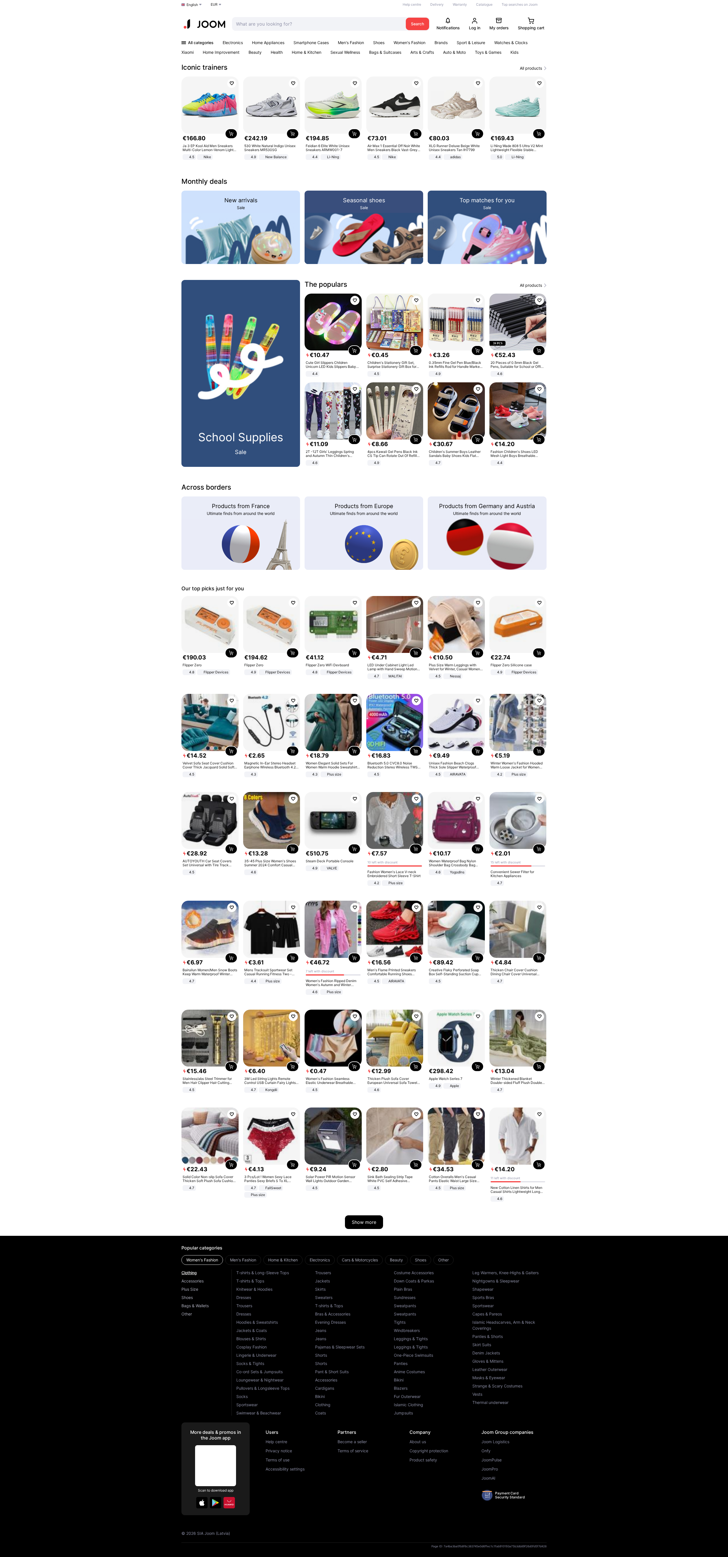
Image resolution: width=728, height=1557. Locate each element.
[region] (364, 119)
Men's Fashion (351, 42)
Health (277, 52)
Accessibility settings (285, 1469)
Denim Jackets (486, 1352)
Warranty (460, 4)
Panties (401, 1363)
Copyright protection (429, 1451)
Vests (477, 1394)
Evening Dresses (330, 1322)
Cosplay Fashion (251, 1346)
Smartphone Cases (311, 42)
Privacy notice (279, 1451)
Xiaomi (187, 52)
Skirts (320, 1289)
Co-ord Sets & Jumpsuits (259, 1371)
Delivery (437, 4)
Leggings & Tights (411, 1338)
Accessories (192, 1280)
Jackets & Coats (251, 1330)
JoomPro (489, 1469)
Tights (400, 1322)
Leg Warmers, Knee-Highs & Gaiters (505, 1272)
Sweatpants (405, 1305)
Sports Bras (483, 1297)
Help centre (412, 4)
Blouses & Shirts (251, 1338)
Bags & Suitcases (385, 52)
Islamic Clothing (408, 1404)
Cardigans (324, 1388)
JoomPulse (491, 1460)
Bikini (320, 1396)
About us (418, 1442)
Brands (441, 42)
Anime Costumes (409, 1371)
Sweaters (323, 1297)
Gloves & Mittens (487, 1361)
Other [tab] (443, 1259)
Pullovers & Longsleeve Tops (262, 1388)
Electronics (233, 42)
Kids (514, 52)
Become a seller (352, 1442)
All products (531, 68)
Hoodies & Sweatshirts (257, 1322)
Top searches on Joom (519, 4)
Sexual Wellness (345, 52)
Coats (320, 1412)
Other (186, 1313)
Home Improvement (221, 52)
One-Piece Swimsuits (413, 1355)
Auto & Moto (454, 52)
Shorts (321, 1355)
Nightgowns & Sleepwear (495, 1280)
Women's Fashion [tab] (202, 1259)
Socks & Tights (250, 1363)
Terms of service (353, 1451)
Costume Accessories (414, 1272)
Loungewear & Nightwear (260, 1379)
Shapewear (482, 1289)
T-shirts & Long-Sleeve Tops (262, 1272)
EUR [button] (214, 4)
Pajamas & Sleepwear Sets (340, 1346)
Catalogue (484, 4)
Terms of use (277, 1460)
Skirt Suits (481, 1344)
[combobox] (317, 23)
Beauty (255, 52)
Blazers (401, 1388)
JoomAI (488, 1478)
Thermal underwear (490, 1402)
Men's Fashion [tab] (243, 1259)
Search (417, 23)
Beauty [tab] (396, 1259)
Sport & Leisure (471, 42)
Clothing (189, 1272)
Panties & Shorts (487, 1336)
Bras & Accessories (332, 1313)
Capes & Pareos (487, 1313)
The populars (326, 284)
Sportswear (247, 1404)
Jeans (320, 1330)
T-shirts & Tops (250, 1280)
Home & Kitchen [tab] (283, 1259)
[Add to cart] (231, 134)
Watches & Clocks (511, 42)
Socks (242, 1396)
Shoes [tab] (420, 1259)
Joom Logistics (495, 1442)
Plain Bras (403, 1289)
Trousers (244, 1305)
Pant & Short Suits (332, 1371)
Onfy (486, 1451)
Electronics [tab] (320, 1259)
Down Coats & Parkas (414, 1280)
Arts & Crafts (422, 52)
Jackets (322, 1280)
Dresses (243, 1297)
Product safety (423, 1460)
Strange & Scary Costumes (497, 1385)
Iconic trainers (204, 67)
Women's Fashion (409, 42)
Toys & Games (488, 52)
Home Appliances (268, 42)
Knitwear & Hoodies (254, 1289)
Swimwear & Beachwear (258, 1412)
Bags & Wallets (195, 1305)
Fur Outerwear (407, 1396)
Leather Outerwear (489, 1369)
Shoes (378, 42)
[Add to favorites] (231, 83)
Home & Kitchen (306, 52)
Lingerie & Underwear (256, 1355)
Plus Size (189, 1289)
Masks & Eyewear (488, 1377)
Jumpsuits (403, 1412)
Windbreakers (407, 1330)
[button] (202, 1502)
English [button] (192, 5)
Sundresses (404, 1297)
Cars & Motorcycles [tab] (360, 1259)
